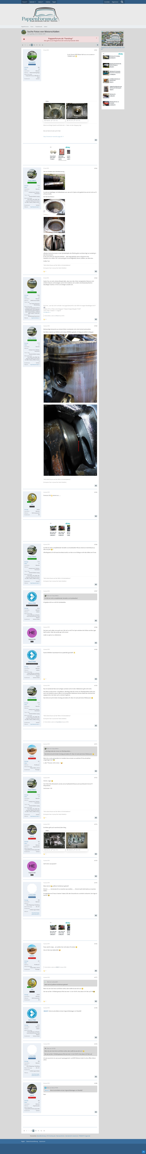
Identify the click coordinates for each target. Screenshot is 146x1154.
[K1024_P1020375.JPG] (70, 440)
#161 (95, 50)
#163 (95, 278)
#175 (95, 883)
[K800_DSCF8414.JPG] (54, 225)
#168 (95, 627)
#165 (95, 492)
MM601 (57, 967)
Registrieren (115, 2)
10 (34, 45)
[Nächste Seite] (42, 45)
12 (39, 45)
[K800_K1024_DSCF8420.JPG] (54, 182)
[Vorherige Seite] (22, 45)
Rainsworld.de (60, 1136)
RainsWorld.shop (41, 1136)
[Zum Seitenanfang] (143, 1152)
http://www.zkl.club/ (34, 207)
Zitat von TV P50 (51, 1048)
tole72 (46, 1011)
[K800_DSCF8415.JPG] (54, 207)
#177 (95, 977)
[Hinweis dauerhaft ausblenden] (96, 38)
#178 (95, 1008)
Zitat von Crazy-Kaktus (52, 595)
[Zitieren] (96, 140)
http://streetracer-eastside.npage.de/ (53, 136)
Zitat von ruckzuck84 (52, 982)
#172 (95, 777)
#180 (95, 1083)
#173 (95, 824)
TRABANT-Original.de (84, 1136)
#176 (95, 944)
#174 (95, 860)
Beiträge (26, 67)
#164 (95, 326)
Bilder (25, 69)
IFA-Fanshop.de (51, 1136)
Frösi (57, 315)
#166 (95, 544)
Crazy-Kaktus (59, 722)
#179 (95, 1044)
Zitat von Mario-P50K (52, 1087)
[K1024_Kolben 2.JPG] (70, 368)
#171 (95, 744)
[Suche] (122, 2)
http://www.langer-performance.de (36, 913)
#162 (95, 168)
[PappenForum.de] (73, 14)
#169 (95, 649)
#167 (95, 591)
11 (37, 45)
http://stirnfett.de (35, 318)
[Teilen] (97, 45)
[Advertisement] (54, 75)
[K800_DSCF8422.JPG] (54, 243)
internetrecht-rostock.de (71, 1136)
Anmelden (107, 2)
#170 (95, 685)
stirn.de (46, 312)
